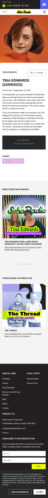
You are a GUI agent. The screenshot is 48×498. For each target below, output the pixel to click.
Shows (5, 383)
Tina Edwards (9, 72)
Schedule (6, 379)
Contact (5, 408)
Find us (5, 433)
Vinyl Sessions (8, 388)
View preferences (20, 492)
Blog (4, 399)
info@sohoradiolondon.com (13, 428)
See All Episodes (36, 73)
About (4, 404)
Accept (39, 492)
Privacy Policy (33, 379)
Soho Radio (7, 90)
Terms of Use (32, 383)
